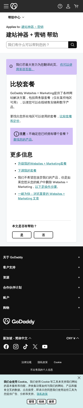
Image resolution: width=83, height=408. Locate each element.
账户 (6, 297)
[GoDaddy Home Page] (19, 321)
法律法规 (26, 362)
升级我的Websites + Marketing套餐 (42, 163)
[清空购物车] (76, 6)
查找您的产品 (22, 139)
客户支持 (9, 267)
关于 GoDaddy (13, 257)
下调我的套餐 (27, 170)
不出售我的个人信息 (41, 369)
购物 (6, 307)
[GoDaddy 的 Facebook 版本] (6, 348)
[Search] (72, 44)
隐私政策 (43, 362)
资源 (6, 277)
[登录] (68, 6)
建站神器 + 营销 (32, 26)
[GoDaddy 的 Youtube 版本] (45, 348)
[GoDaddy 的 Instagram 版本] (16, 348)
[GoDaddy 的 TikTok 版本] (25, 348)
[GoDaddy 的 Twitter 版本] (35, 348)
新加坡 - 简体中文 (15, 338)
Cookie (58, 362)
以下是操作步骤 (46, 186)
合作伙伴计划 (12, 287)
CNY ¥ (70, 338)
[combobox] (37, 44)
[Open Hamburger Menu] (4, 6)
